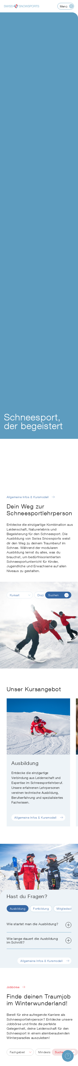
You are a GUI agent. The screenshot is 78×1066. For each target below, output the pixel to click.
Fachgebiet (17, 1052)
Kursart (15, 595)
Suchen (53, 595)
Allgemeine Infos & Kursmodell (28, 497)
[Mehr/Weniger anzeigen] (68, 925)
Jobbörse (13, 987)
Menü (64, 6)
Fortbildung (41, 908)
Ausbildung (17, 908)
